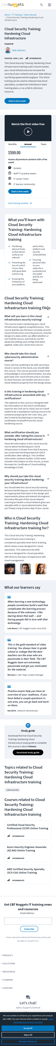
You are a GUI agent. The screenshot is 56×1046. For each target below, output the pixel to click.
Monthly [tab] (12, 144)
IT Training (17, 14)
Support (8, 987)
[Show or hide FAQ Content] (48, 317)
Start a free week (17, 100)
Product (8, 955)
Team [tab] (43, 144)
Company (8, 979)
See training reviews (18, 203)
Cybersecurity (12, 790)
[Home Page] (6, 5)
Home (7, 14)
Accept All (28, 1028)
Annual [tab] (28, 144)
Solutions (9, 963)
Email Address (27, 913)
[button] (25, 317)
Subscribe (29, 928)
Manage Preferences (28, 1041)
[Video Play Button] (28, 132)
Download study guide (28, 752)
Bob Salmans (19, 50)
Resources (9, 971)
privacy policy (40, 937)
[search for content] (41, 5)
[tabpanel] (28, 173)
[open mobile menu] (49, 5)
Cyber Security (30, 14)
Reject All (28, 1035)
